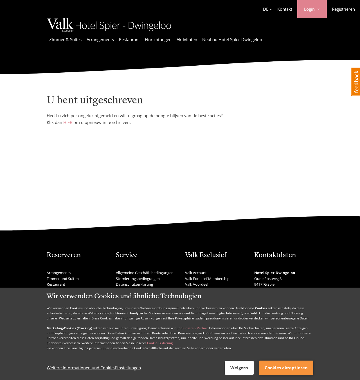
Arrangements (100, 39)
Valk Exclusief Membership (207, 278)
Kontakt (284, 9)
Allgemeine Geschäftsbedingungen (145, 272)
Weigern (239, 367)
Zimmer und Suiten (63, 278)
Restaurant (129, 39)
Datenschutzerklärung (134, 284)
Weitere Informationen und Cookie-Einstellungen (94, 368)
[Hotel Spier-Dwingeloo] (109, 32)
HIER (67, 122)
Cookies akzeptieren (286, 367)
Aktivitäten (187, 39)
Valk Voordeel (196, 284)
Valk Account (196, 272)
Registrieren (343, 9)
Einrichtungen (158, 39)
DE (265, 9)
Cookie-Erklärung (160, 343)
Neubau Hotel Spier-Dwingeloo (232, 39)
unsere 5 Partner (195, 328)
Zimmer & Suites (65, 39)
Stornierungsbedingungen (138, 278)
